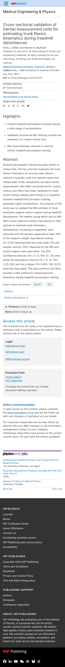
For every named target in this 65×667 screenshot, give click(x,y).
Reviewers (9, 599)
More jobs (8, 489)
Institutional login (15, 345)
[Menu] (6, 3)
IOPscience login (14, 351)
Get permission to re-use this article (20, 96)
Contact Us (9, 532)
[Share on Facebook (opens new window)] (13, 105)
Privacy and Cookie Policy (18, 575)
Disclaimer (9, 571)
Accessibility (10, 546)
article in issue (22, 306)
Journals (8, 514)
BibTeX (37, 284)
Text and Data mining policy (19, 580)
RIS (49, 284)
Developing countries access (19, 537)
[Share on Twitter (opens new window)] (18, 105)
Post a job (57, 489)
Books (6, 518)
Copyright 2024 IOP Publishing (20, 561)
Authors (7, 595)
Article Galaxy (13, 376)
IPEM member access (17, 359)
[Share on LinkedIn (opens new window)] (9, 105)
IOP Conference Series (16, 523)
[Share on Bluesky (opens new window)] (28, 105)
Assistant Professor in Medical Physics (22, 481)
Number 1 (50, 66)
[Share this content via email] (4, 105)
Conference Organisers (16, 604)
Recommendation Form (20, 412)
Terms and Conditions (15, 566)
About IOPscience (13, 528)
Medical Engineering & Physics (29, 11)
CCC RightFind (13, 380)
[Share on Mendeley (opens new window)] (22, 105)
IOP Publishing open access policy (22, 542)
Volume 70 (39, 66)
